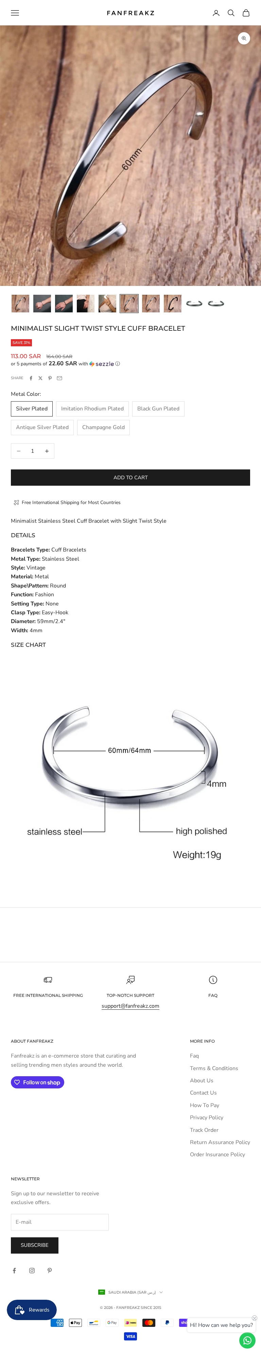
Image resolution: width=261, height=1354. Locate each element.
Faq (194, 1056)
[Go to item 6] (129, 303)
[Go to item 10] (216, 303)
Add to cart (131, 477)
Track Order (204, 1130)
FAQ (213, 995)
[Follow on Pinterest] (49, 1270)
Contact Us (203, 1093)
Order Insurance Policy (217, 1154)
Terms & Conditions (214, 1068)
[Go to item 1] (20, 303)
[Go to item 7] (150, 303)
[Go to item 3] (63, 303)
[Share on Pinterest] (50, 378)
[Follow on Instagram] (32, 1270)
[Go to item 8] (172, 303)
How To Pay (204, 1105)
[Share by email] (59, 378)
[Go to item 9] (194, 303)
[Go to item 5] (107, 303)
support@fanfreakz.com (130, 1006)
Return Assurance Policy (220, 1142)
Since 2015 (151, 1307)
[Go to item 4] (85, 303)
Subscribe (35, 1245)
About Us (201, 1080)
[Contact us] (247, 1340)
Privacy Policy (206, 1117)
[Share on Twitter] (40, 378)
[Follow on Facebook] (14, 1270)
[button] (130, 364)
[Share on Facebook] (31, 378)
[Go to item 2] (42, 303)
